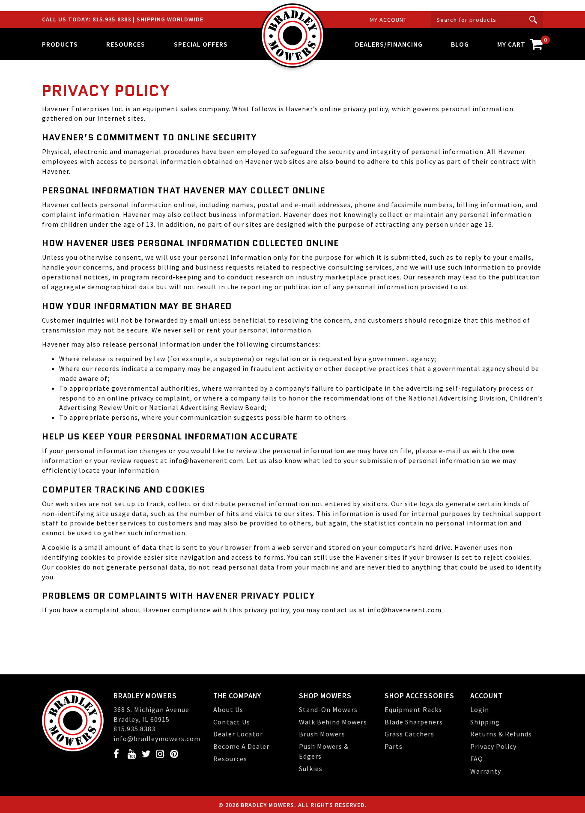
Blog (460, 44)
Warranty (485, 771)
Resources (230, 758)
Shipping (485, 722)
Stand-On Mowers (328, 709)
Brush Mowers (322, 734)
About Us (228, 709)
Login (479, 709)
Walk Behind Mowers (333, 722)
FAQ (476, 758)
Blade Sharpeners (414, 722)
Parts (394, 746)
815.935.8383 (113, 19)
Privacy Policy (493, 746)
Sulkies (310, 768)
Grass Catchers (409, 734)
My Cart (520, 42)
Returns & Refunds (501, 734)
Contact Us (231, 722)
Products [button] (60, 44)
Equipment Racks (413, 709)
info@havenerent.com (404, 609)
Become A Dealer (241, 746)
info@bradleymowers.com (156, 738)
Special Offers (201, 44)
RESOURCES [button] (125, 44)
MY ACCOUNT (388, 20)
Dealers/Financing (389, 44)
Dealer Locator (238, 734)
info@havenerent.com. (207, 460)
